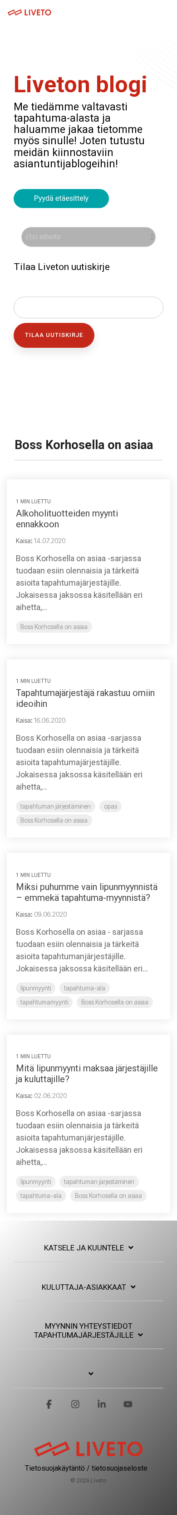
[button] (164, 12)
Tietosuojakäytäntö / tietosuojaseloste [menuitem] (86, 1468)
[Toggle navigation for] (88, 1378)
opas (110, 806)
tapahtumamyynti (44, 1002)
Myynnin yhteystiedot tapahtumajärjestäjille (83, 1330)
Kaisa (23, 540)
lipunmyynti (35, 988)
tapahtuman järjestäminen (55, 806)
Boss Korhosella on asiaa (54, 626)
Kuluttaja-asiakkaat (84, 1287)
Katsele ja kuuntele (84, 1247)
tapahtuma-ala (84, 988)
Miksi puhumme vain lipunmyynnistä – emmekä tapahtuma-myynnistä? (86, 892)
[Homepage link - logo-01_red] (88, 1453)
